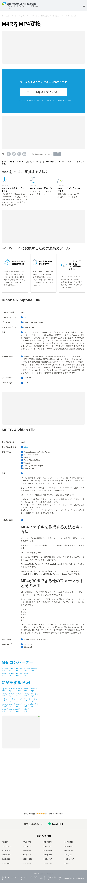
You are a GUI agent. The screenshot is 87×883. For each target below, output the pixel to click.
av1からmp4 (12, 705)
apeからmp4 (19, 705)
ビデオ (23, 16)
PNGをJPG (27, 855)
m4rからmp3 (5, 669)
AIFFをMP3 (27, 850)
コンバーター (17, 662)
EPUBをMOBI (7, 846)
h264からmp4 (27, 705)
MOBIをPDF (48, 850)
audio (25, 317)
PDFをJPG (6, 863)
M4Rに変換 (44, 16)
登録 (69, 100)
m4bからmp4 (12, 690)
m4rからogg (34, 669)
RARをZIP (47, 846)
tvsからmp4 (4, 695)
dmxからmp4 (27, 700)
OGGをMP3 (68, 850)
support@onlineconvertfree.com (74, 878)
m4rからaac (5, 675)
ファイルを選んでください (43, 92)
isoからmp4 (26, 690)
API (41, 878)
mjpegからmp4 (5, 705)
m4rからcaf (27, 675)
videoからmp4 (19, 690)
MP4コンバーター (58, 16)
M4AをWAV (6, 850)
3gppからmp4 (34, 705)
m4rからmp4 (19, 675)
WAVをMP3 (27, 842)
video (25, 447)
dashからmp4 (34, 695)
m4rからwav (12, 669)
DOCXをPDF (69, 859)
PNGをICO (68, 863)
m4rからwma (27, 669)
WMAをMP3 (27, 846)
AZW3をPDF (6, 855)
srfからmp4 (4, 700)
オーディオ (33, 16)
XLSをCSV (68, 855)
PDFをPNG (27, 863)
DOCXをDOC (27, 859)
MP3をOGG (68, 846)
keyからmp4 (5, 690)
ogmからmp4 (12, 710)
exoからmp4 (19, 695)
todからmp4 (19, 710)
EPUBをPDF (68, 842)
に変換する (16, 682)
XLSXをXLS (6, 859)
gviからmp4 (26, 710)
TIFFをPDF (48, 863)
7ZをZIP (5, 842)
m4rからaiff (12, 675)
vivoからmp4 (19, 700)
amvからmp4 (5, 710)
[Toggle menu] (84, 6)
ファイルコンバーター (10, 16)
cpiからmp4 (26, 695)
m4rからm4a (19, 669)
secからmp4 (12, 700)
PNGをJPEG (48, 855)
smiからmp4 (34, 700)
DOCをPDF (48, 859)
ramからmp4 (12, 695)
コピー (57, 154)
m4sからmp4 (34, 690)
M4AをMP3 (48, 842)
